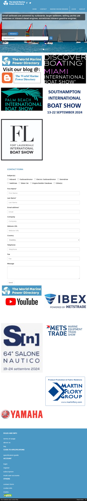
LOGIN (73, 9)
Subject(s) (11, 176)
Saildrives (13, 183)
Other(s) (59, 183)
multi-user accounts (11, 475)
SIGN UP (82, 9)
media (5, 492)
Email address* (13, 207)
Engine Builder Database (42, 183)
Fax (8, 254)
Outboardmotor (26, 179)
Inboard (13, 179)
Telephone (11, 245)
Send (11, 283)
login (5, 464)
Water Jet (25, 183)
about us (6, 443)
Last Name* (11, 198)
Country (10, 236)
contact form (8, 484)
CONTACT (43, 9)
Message (10, 264)
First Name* (12, 189)
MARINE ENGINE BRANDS (59, 9)
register (6, 468)
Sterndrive (64, 179)
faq (4, 446)
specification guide (11, 455)
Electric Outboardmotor (46, 179)
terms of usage (9, 439)
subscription (8, 472)
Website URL (12, 226)
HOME (34, 9)
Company (11, 217)
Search (4, 34)
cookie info (7, 488)
